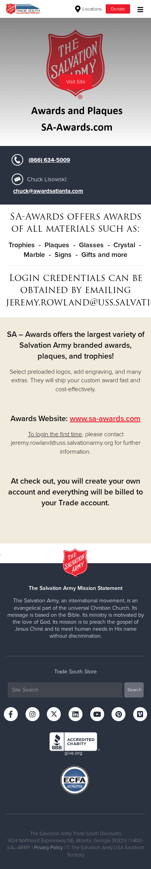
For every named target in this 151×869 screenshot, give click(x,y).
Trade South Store (75, 671)
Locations (91, 9)
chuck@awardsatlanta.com (48, 190)
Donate (118, 9)
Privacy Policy (48, 848)
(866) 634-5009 (49, 159)
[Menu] (138, 8)
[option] (75, 81)
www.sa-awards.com (105, 418)
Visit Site (75, 82)
